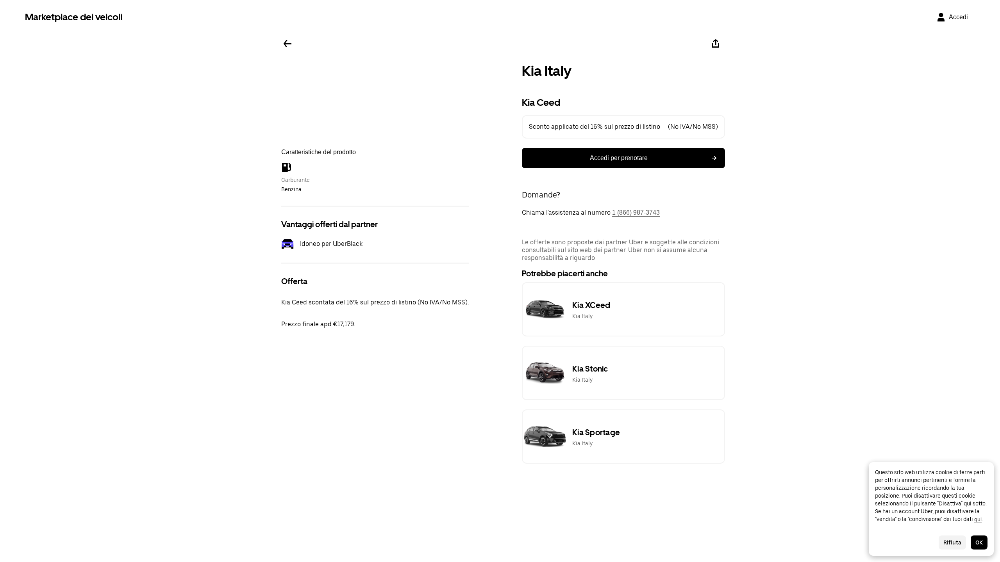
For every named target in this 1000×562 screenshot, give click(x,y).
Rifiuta (952, 542)
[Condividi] (715, 43)
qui (978, 519)
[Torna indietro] (287, 43)
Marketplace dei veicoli (73, 17)
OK (979, 542)
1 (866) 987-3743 (636, 212)
